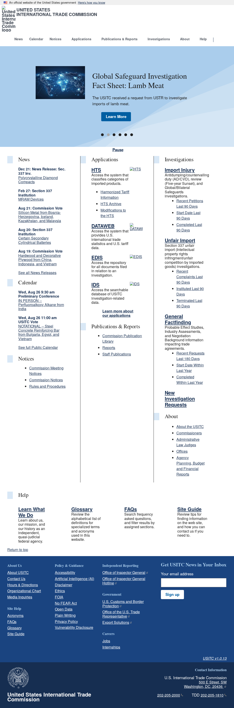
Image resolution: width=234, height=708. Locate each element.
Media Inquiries (19, 597)
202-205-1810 (212, 695)
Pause (117, 149)
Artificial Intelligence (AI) (74, 578)
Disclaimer (63, 584)
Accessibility (65, 572)
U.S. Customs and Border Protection (123, 603)
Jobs (106, 640)
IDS (95, 284)
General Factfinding (178, 319)
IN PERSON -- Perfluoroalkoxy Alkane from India (41, 305)
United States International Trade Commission (56, 11)
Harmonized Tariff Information (115, 194)
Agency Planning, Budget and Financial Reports (190, 466)
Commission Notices (46, 379)
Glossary (82, 509)
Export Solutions (115, 622)
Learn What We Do (31, 512)
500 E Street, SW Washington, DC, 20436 (205, 684)
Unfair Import (180, 240)
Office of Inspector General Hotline (123, 581)
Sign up (172, 594)
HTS (96, 169)
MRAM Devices (31, 199)
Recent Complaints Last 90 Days (189, 277)
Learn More (116, 116)
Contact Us (16, 578)
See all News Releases (37, 272)
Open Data (63, 609)
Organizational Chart (24, 590)
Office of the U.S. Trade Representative (121, 614)
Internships (111, 647)
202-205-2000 (168, 695)
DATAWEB (102, 225)
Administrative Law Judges (187, 442)
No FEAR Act (66, 603)
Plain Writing (65, 615)
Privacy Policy (66, 621)
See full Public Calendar (38, 347)
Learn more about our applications (117, 313)
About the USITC (190, 426)
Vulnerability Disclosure (74, 627)
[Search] (219, 40)
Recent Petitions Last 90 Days (189, 203)
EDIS (97, 257)
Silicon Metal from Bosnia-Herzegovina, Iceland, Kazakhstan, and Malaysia (39, 216)
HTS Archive (111, 203)
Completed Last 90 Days (189, 227)
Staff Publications (116, 354)
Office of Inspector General (123, 572)
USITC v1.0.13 (215, 658)
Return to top (17, 549)
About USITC (18, 572)
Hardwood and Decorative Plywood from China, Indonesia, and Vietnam (39, 260)
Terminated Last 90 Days (189, 303)
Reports (108, 347)
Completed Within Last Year (189, 379)
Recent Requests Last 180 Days (190, 355)
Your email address (177, 573)
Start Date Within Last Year (190, 367)
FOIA (59, 597)
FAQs (130, 509)
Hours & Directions (22, 584)
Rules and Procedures (47, 386)
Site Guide (189, 509)
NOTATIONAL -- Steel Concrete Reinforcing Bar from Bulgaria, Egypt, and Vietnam (38, 332)
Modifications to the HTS (113, 212)
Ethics (60, 590)
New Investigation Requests (180, 398)
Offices (182, 451)
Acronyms (15, 615)
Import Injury (180, 169)
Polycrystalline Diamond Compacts (38, 179)
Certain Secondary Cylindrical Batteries (34, 240)
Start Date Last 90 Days (188, 215)
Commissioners (189, 433)
